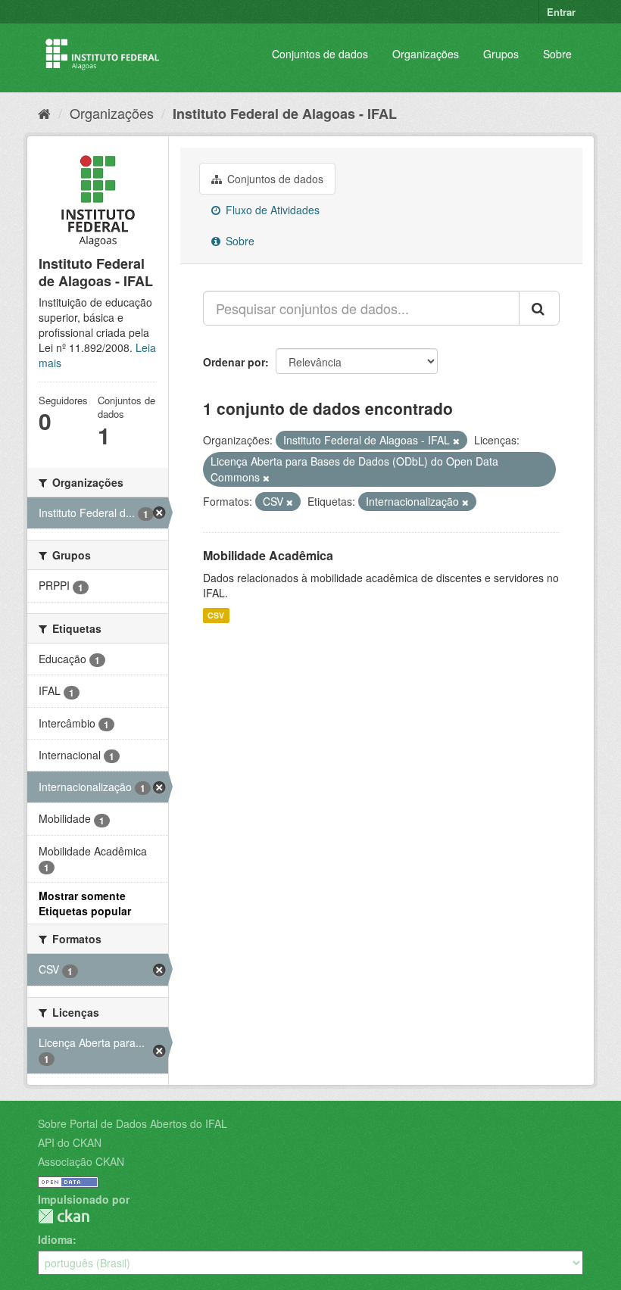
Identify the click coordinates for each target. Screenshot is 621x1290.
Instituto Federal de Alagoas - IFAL (285, 113)
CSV (216, 615)
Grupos (501, 53)
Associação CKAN (81, 1161)
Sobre (557, 53)
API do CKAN (69, 1142)
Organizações (425, 53)
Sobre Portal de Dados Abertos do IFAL (132, 1123)
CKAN (63, 1216)
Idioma (55, 1239)
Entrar (561, 12)
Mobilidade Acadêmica (268, 555)
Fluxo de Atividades (271, 209)
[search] (539, 308)
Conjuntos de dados (320, 53)
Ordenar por (234, 361)
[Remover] (456, 441)
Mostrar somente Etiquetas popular (85, 903)
